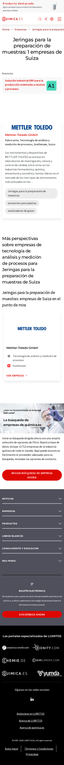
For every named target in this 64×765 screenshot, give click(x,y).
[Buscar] (40, 19)
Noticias (8, 498)
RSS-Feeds (9, 560)
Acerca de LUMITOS (30, 720)
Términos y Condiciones (39, 748)
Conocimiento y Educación (20, 548)
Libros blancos (12, 536)
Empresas (8, 511)
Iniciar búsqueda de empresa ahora (32, 475)
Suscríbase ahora (32, 614)
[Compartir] (45, 19)
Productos (9, 523)
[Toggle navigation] (59, 19)
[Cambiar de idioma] (51, 19)
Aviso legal (11, 748)
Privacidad (32, 754)
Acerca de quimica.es (32, 727)
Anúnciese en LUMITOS (30, 713)
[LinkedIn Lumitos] (32, 699)
